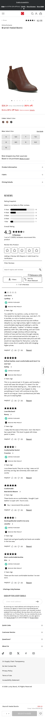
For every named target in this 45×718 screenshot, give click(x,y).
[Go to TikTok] (3, 653)
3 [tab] (17, 100)
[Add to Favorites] (40, 713)
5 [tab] (22, 100)
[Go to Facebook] (26, 653)
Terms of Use (10, 618)
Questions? (6, 639)
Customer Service (8, 632)
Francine (7, 453)
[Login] (36, 14)
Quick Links (6, 625)
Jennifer (7, 524)
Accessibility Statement (10, 680)
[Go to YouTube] (33, 653)
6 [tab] (25, 100)
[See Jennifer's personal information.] (12, 524)
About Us (5, 646)
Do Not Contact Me (9, 666)
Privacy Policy (34, 618)
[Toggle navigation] (3, 13)
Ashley (6, 367)
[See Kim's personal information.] (9, 560)
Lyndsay (7, 299)
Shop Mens (40, 6)
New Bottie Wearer (11, 492)
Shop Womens (31, 6)
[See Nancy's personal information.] (11, 414)
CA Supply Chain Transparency (13, 661)
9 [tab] (33, 100)
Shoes (5, 20)
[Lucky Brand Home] (22, 13)
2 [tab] (23, 8)
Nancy (6, 414)
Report (29, 350)
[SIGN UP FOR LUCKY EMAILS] (37, 601)
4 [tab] (19, 100)
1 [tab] (21, 8)
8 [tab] (30, 100)
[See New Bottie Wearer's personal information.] (20, 492)
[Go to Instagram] (10, 653)
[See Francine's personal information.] (13, 453)
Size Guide (40, 131)
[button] (32, 13)
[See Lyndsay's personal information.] (12, 299)
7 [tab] (28, 100)
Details (23, 6)
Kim (5, 560)
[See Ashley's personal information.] (11, 367)
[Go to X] (18, 653)
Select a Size (24, 713)
